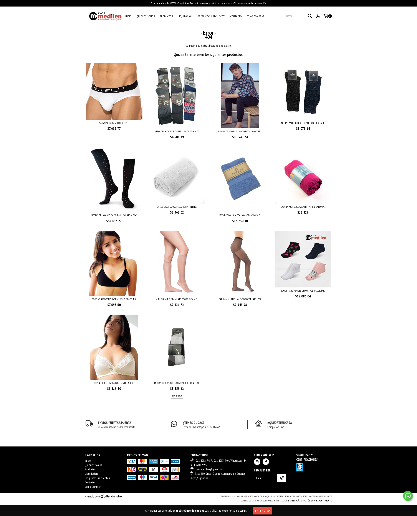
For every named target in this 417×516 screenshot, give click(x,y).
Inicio (128, 16)
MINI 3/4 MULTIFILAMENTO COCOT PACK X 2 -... (177, 299)
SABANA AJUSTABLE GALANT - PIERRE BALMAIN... (303, 206)
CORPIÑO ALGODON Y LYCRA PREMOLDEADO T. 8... (114, 299)
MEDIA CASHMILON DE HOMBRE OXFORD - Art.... (303, 122)
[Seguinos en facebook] (266, 461)
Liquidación (185, 16)
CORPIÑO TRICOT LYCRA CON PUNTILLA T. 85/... (114, 383)
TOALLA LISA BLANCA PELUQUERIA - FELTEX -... (177, 206)
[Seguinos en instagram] (257, 461)
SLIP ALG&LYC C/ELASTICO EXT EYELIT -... (114, 122)
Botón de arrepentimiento (317, 500)
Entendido (262, 510)
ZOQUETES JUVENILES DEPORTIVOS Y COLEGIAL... (303, 290)
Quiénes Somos (146, 16)
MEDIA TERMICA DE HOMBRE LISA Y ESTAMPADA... (177, 131)
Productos (166, 16)
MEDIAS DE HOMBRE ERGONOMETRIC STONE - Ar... (177, 383)
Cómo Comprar (256, 16)
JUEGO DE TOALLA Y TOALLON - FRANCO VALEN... (240, 215)
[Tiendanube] (104, 497)
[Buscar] (309, 16)
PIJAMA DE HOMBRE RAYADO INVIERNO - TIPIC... (239, 131)
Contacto (236, 16)
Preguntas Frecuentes (211, 16)
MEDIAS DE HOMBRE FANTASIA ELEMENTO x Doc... (114, 215)
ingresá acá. (294, 500)
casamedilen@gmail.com (209, 469)
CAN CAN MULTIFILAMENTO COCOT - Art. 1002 (240, 299)
